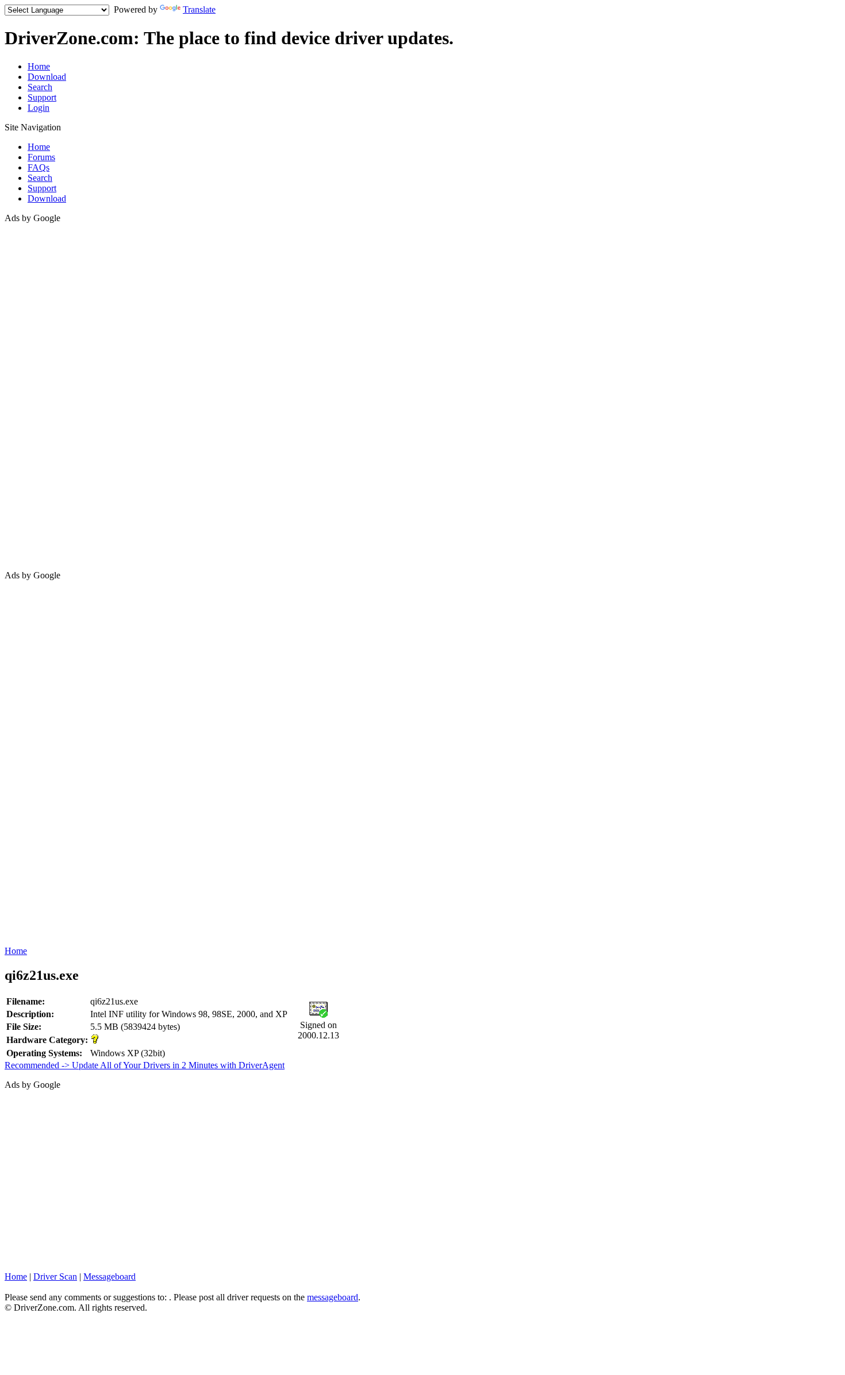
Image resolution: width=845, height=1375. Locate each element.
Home (39, 66)
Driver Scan (55, 1276)
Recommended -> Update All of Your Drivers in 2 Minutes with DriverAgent (145, 1065)
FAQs (38, 167)
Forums (41, 157)
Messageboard (109, 1276)
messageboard (332, 1297)
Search (40, 87)
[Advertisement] (51, 395)
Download (47, 77)
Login (38, 108)
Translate (199, 9)
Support (42, 97)
